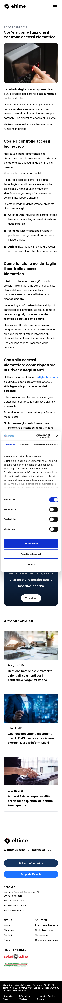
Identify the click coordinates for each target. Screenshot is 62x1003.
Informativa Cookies (24, 997)
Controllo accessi (44, 930)
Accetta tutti (31, 543)
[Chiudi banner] (57, 436)
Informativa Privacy (8, 997)
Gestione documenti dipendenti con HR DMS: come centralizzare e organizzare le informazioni (31, 738)
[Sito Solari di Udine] (31, 956)
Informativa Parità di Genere (46, 997)
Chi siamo (9, 930)
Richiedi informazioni (31, 863)
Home (7, 925)
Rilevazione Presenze (46, 925)
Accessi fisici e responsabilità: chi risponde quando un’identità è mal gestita (30, 801)
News (7, 940)
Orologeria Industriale (46, 940)
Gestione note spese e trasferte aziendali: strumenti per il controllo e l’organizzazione (30, 675)
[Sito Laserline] (31, 964)
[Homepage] (15, 6)
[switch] (53, 509)
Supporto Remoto (31, 874)
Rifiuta (31, 564)
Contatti (8, 935)
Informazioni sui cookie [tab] (46, 444)
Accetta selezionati (31, 554)
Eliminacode (41, 935)
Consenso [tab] (9, 444)
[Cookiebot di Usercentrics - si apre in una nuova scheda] (37, 436)
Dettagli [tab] (24, 444)
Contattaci (31, 598)
